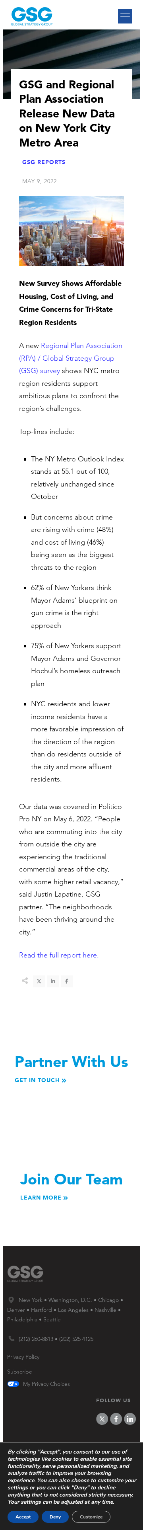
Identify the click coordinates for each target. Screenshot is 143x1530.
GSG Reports (44, 162)
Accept (23, 1517)
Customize (91, 1517)
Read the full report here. (59, 955)
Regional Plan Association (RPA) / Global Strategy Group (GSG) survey (70, 358)
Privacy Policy (23, 1356)
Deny (55, 1517)
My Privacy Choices (46, 1384)
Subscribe (19, 1371)
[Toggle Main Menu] (125, 16)
